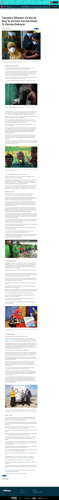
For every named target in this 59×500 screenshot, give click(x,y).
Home (2, 9)
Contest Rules (23, 492)
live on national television (9, 114)
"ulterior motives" (15, 264)
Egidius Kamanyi (24, 433)
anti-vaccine (23, 459)
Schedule (16, 9)
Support (21, 9)
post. (8, 463)
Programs (10, 9)
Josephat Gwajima (24, 456)
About (5, 9)
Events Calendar (27, 9)
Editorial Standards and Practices (37, 492)
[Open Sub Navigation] (6, 9)
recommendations (11, 341)
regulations (20, 203)
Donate (55, 2)
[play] (2, 6)
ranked (31, 121)
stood (17, 72)
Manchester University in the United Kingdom (13, 339)
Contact (32, 9)
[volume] (5, 7)
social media (13, 430)
